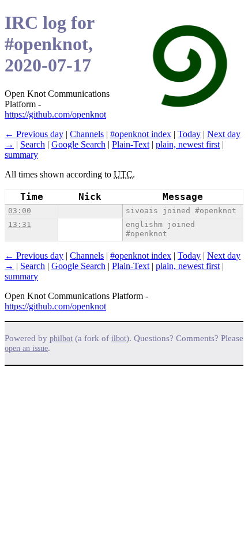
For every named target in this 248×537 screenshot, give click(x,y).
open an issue (26, 348)
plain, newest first (188, 144)
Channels (87, 134)
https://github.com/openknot (55, 114)
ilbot (118, 338)
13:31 (19, 224)
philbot (61, 338)
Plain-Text (130, 144)
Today (189, 134)
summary (21, 155)
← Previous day (34, 134)
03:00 (19, 210)
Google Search (78, 144)
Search (32, 144)
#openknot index (140, 134)
